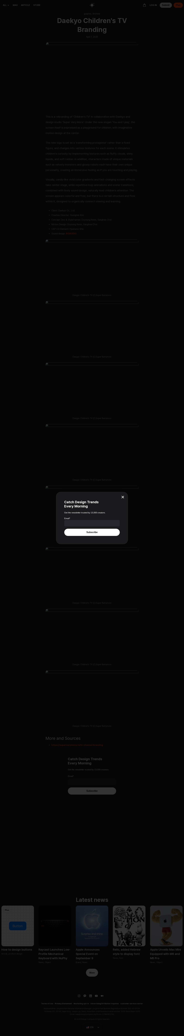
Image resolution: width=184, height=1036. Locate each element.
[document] (92, 518)
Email (67, 518)
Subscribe (92, 532)
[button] (122, 497)
